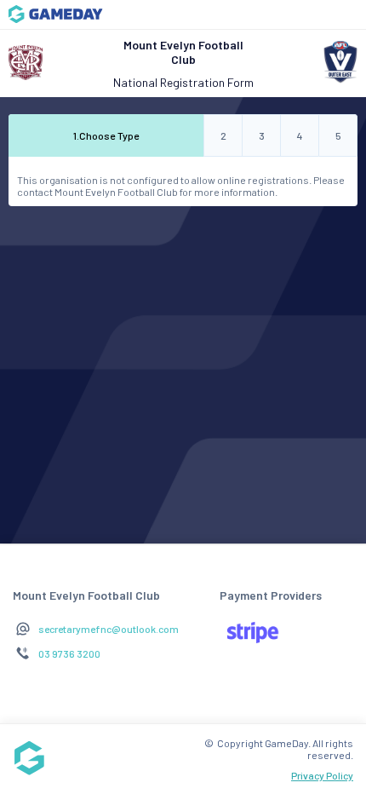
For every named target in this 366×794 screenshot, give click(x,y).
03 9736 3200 (69, 653)
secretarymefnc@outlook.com (108, 629)
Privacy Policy (322, 775)
